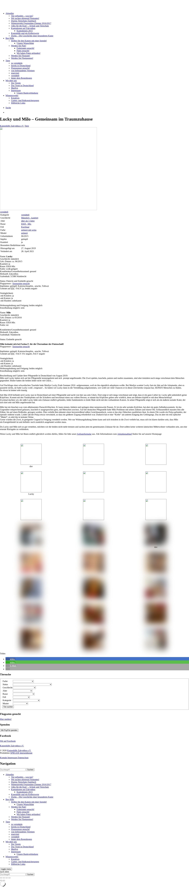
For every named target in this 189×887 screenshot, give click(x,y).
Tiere (8, 60)
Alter (5, 691)
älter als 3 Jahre (28, 221)
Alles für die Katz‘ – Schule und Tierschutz (30, 26)
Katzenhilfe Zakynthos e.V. (12, 126)
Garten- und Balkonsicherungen (25, 100)
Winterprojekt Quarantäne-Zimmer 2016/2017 (31, 23)
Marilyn (14, 88)
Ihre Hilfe (10, 38)
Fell (4, 697)
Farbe (5, 681)
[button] (10, 659)
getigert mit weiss (28, 230)
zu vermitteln (16, 63)
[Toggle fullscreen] (7, 877)
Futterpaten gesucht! (25, 48)
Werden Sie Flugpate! (20, 55)
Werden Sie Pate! (18, 46)
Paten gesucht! (23, 51)
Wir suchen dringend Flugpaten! (25, 18)
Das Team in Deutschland (22, 85)
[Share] (4, 877)
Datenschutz (23, 757)
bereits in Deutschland (20, 65)
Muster (6, 703)
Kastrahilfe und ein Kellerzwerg (25, 33)
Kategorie (7, 700)
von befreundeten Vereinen (23, 70)
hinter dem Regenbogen (21, 78)
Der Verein (16, 83)
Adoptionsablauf (124, 434)
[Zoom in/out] (9, 877)
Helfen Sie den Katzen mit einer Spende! (29, 41)
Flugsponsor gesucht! (20, 68)
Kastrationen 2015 (25, 31)
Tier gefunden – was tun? (22, 16)
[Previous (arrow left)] (1, 880)
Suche (8, 107)
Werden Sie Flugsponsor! (22, 58)
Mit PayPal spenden (9, 730)
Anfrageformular (84, 434)
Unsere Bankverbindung (27, 93)
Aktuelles (10, 13)
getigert (24, 233)
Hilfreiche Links (18, 103)
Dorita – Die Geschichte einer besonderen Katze (32, 36)
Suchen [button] (30, 770)
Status (5, 684)
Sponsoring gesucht (21, 283)
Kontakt (4, 757)
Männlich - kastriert (29, 218)
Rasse (5, 694)
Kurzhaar (25, 227)
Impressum (16, 90)
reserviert (15, 73)
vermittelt (15, 75)
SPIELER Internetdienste (21, 753)
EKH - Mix (26, 224)
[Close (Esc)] (1, 877)
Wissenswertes (12, 95)
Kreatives (15, 98)
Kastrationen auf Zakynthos (23, 28)
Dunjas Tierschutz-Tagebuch (23, 21)
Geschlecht (7, 687)
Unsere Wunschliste (25, 43)
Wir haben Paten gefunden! (28, 53)
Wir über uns (11, 80)
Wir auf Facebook (8, 741)
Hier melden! (5, 719)
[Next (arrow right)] (4, 880)
